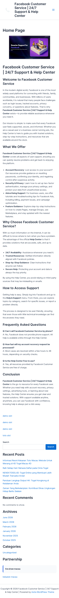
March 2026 (8, 522)
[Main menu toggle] (53, 10)
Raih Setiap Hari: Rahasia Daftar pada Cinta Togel (25, 468)
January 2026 (9, 531)
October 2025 (9, 540)
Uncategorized (9, 552)
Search (6, 442)
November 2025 (10, 535)
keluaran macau (10, 577)
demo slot (7, 416)
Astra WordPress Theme (42, 592)
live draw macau (12, 569)
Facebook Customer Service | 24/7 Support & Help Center (30, 10)
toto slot (7, 435)
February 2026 (9, 526)
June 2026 (8, 517)
